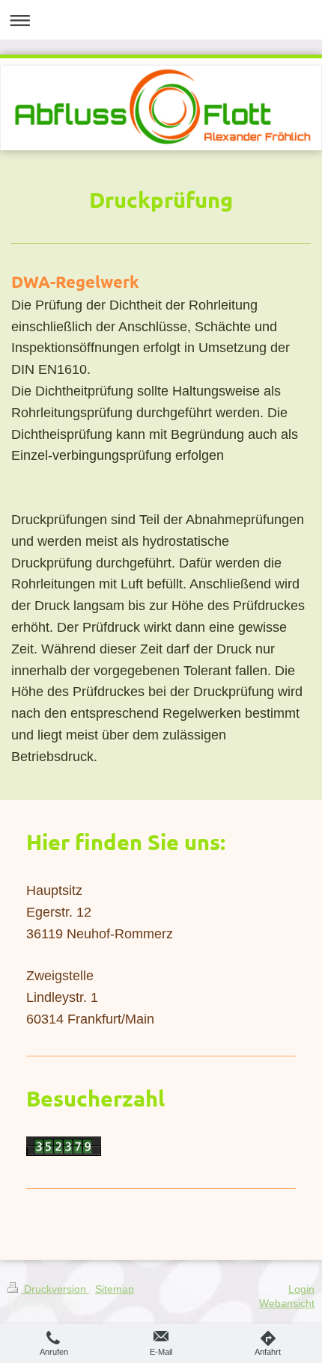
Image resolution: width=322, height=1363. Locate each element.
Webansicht (287, 1303)
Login (301, 1289)
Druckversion (55, 1289)
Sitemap (114, 1289)
